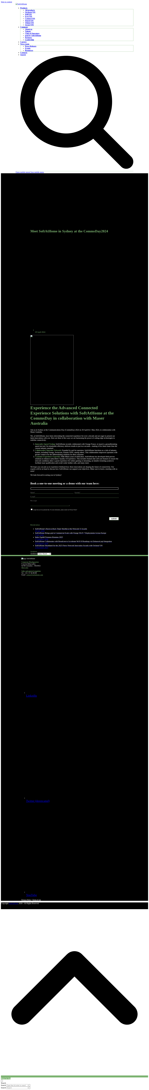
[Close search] (2, 1081)
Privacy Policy (26, 900)
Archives (33, 554)
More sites (24, 568)
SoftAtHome (13, 903)
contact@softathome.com (34, 575)
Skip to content (6, 2)
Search (3, 1085)
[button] (30, 172)
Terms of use (36, 900)
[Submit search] (29, 1085)
